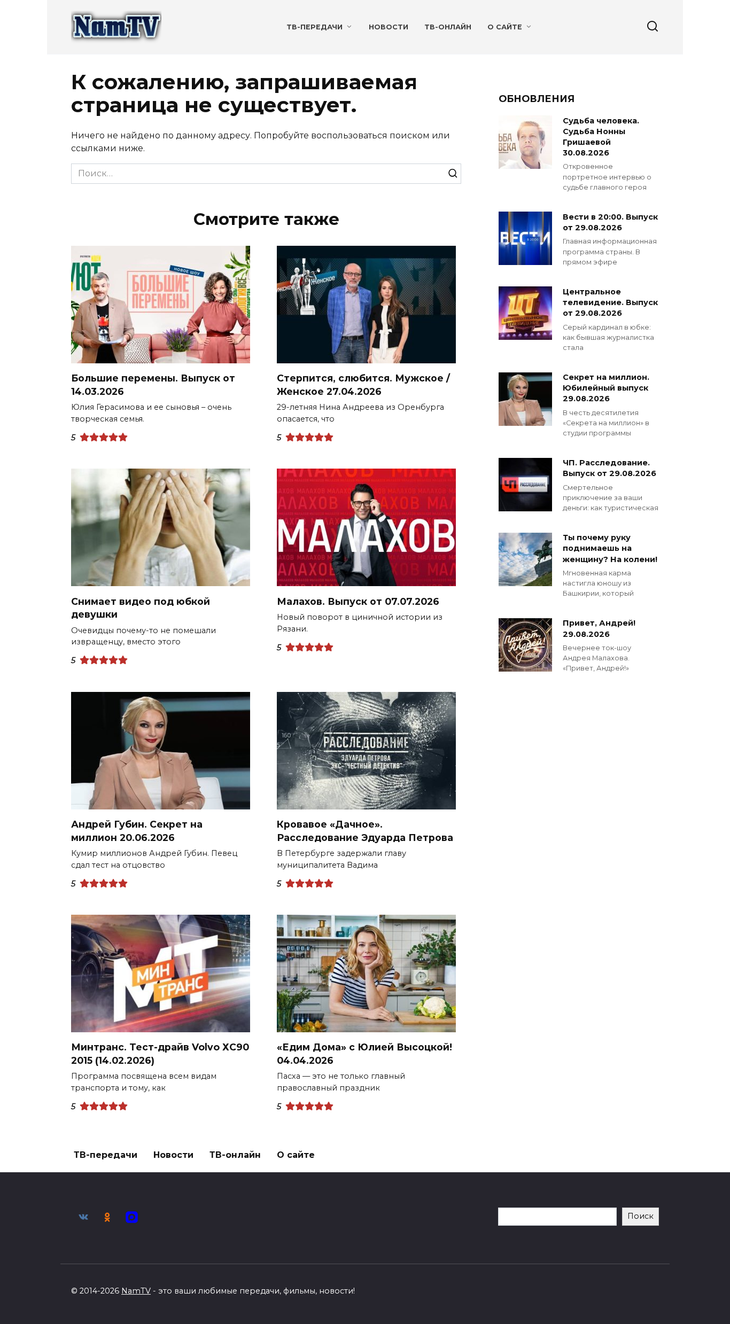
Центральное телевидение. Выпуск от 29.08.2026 (610, 302)
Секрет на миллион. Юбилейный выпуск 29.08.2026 (606, 388)
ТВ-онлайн (447, 27)
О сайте (504, 27)
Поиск (640, 1216)
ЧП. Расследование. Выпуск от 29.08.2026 (609, 468)
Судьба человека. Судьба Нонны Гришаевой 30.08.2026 (601, 137)
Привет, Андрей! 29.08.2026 (599, 629)
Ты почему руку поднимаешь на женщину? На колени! (610, 548)
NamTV (136, 1291)
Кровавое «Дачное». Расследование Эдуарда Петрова (365, 831)
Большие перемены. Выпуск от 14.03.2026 (153, 384)
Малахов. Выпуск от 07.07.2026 (358, 600)
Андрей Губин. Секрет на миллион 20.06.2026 (137, 831)
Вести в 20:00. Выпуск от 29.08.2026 (610, 222)
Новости (388, 27)
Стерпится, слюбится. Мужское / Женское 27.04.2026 (363, 384)
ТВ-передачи (314, 27)
